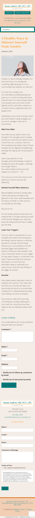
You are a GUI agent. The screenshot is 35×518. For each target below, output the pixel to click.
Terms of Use (7, 465)
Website (4, 364)
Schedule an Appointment (22, 13)
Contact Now (9, 13)
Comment (6, 329)
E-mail (4, 435)
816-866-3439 (17, 415)
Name (4, 347)
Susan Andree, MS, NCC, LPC (17, 501)
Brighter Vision (19, 509)
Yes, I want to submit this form (14, 468)
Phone (3, 442)
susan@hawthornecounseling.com (15, 20)
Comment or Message (9, 450)
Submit (5, 488)
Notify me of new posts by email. (17, 379)
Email (4, 355)
